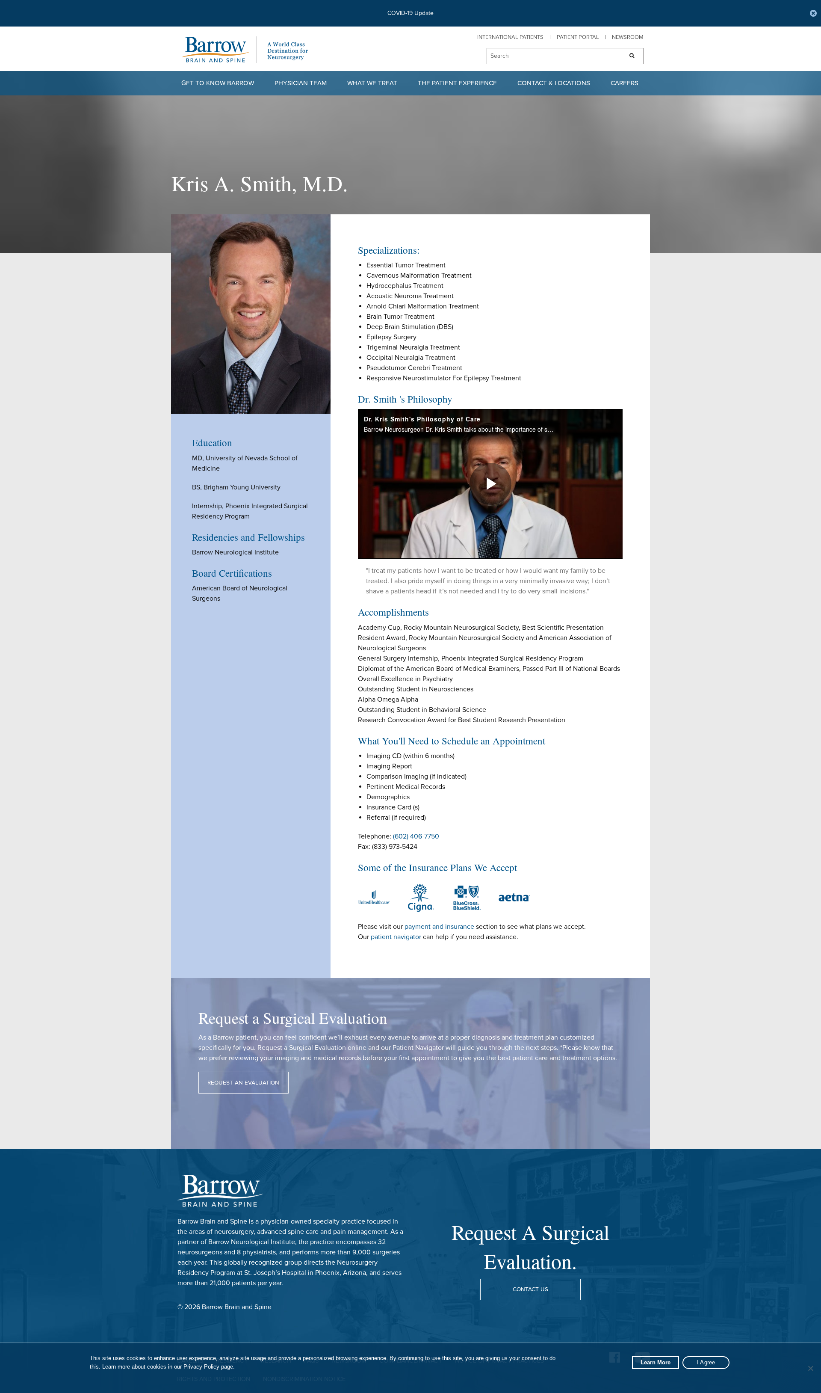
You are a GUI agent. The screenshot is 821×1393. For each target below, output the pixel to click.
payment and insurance (439, 926)
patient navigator (396, 937)
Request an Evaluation (243, 1082)
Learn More (655, 1362)
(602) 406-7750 (416, 836)
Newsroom (628, 37)
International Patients (510, 37)
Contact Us (530, 1289)
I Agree (706, 1362)
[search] (551, 56)
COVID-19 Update (410, 13)
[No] (810, 1368)
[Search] (629, 56)
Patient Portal (578, 37)
